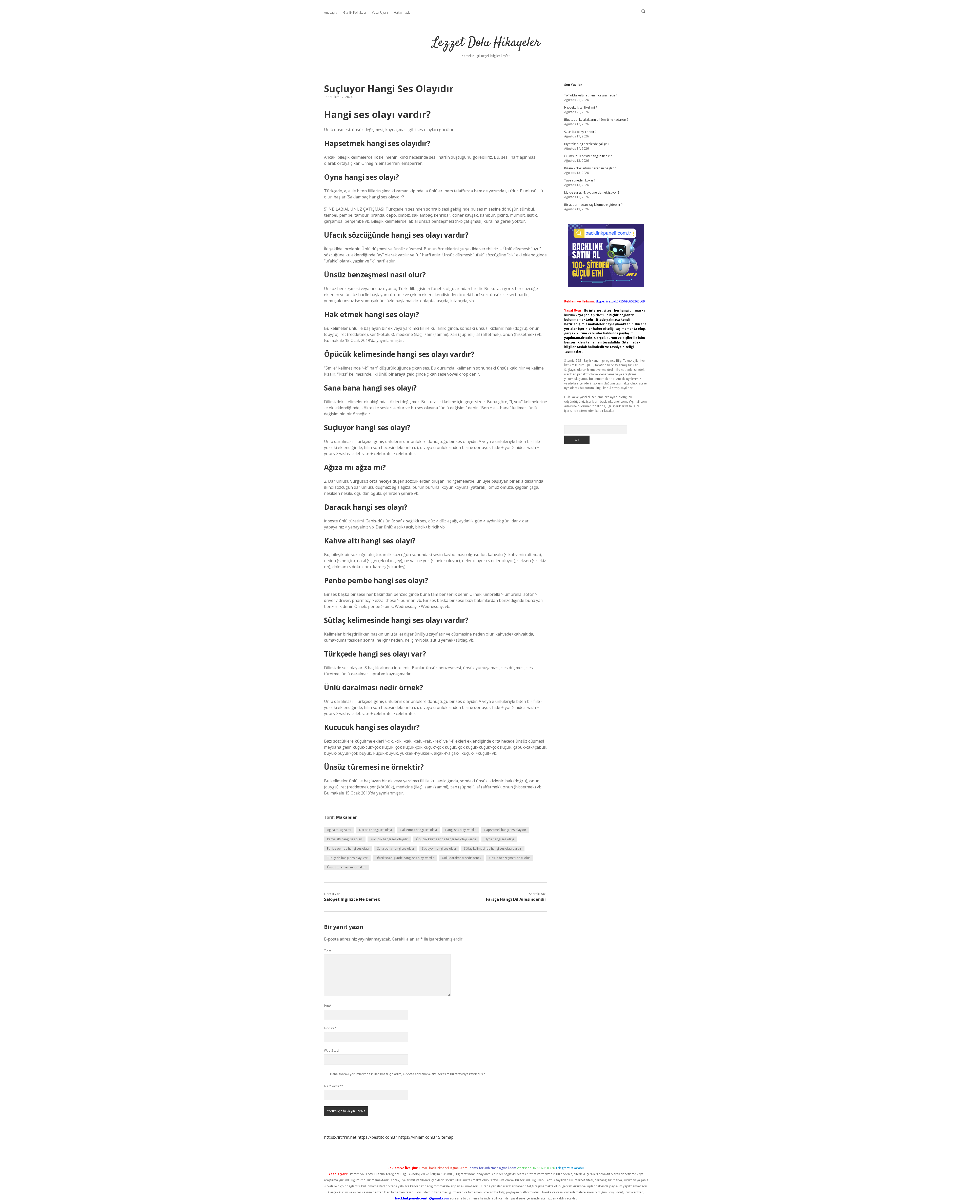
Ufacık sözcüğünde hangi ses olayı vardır (405, 858)
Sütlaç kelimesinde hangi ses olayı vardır (492, 848)
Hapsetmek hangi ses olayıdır (505, 830)
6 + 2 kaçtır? (333, 1086)
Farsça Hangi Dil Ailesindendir (516, 899)
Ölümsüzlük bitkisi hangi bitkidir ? (588, 156)
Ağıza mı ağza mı (339, 830)
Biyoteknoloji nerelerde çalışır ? (586, 144)
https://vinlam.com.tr (417, 1137)
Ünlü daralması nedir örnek (461, 858)
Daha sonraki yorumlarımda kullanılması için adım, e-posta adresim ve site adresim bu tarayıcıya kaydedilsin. (408, 1074)
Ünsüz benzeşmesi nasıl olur (509, 858)
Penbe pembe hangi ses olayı (348, 848)
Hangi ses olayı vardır (460, 830)
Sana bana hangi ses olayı (395, 848)
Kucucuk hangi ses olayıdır (389, 839)
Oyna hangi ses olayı (499, 839)
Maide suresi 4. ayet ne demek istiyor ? (591, 192)
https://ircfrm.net (340, 1137)
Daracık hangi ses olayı (375, 830)
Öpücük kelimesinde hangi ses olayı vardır (446, 839)
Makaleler (346, 817)
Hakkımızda (402, 12)
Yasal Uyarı (380, 12)
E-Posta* (330, 1028)
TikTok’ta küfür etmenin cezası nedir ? (590, 95)
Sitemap (446, 1137)
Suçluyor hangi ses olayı (439, 848)
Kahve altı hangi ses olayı (344, 839)
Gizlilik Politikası (354, 12)
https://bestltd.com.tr (377, 1137)
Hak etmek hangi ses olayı (418, 830)
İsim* (328, 1006)
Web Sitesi (331, 1050)
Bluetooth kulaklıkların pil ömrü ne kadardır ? (596, 119)
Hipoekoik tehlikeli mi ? (580, 107)
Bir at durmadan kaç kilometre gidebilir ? (593, 204)
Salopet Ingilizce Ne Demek (352, 899)
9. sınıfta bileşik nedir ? (580, 132)
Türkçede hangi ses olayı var (347, 858)
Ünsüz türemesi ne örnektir (346, 867)
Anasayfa (330, 12)
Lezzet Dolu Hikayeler (486, 43)
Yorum (329, 950)
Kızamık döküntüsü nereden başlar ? (590, 168)
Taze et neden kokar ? (579, 180)
